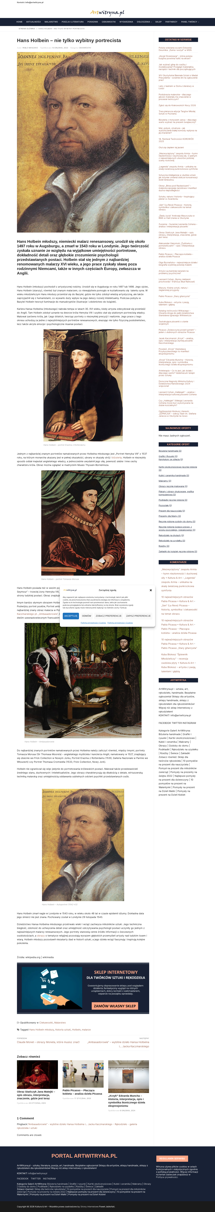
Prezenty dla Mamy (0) (170, 516)
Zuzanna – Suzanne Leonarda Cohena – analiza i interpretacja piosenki (178, 225)
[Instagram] (28, 11)
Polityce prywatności (167, 1177)
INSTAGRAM (49, 1178)
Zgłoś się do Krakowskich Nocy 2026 (177, 105)
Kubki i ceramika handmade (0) (174, 475)
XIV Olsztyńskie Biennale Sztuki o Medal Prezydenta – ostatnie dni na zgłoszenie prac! (178, 77)
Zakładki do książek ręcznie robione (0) (178, 551)
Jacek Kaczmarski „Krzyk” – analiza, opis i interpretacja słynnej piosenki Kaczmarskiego (176, 340)
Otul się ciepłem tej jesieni (171, 147)
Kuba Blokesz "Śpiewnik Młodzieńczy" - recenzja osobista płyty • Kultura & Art (177, 658)
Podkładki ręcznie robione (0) (173, 500)
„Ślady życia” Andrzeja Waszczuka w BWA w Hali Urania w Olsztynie (177, 217)
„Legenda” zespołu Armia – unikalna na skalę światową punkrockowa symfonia (178, 167)
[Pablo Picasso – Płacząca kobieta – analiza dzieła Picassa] (83, 1074)
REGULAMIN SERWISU (172, 1158)
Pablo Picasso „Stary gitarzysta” (174, 296)
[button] (150, 590)
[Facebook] (19, 11)
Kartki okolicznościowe (100, 1183)
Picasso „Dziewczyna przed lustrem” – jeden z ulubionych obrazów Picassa (177, 331)
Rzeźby (80, 1186)
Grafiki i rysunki (78, 1183)
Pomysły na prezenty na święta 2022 (47, 1191)
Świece (89, 1186)
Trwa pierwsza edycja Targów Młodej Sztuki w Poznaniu (177, 112)
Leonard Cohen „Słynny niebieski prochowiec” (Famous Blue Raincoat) (177, 280)
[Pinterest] (32, 11)
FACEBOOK (23, 1178)
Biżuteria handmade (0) (170, 451)
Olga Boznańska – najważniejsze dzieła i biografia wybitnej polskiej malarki (178, 263)
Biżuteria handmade (57, 1183)
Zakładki (99, 1186)
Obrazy (147, 1183)
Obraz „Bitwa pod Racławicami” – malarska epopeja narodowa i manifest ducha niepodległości (178, 188)
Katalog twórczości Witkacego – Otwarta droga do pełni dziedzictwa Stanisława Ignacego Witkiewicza (176, 313)
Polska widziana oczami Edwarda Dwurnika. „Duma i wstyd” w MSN (175, 49)
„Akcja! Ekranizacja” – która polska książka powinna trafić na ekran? (175, 57)
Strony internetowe (89, 1206)
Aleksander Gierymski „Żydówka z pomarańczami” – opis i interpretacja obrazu (176, 245)
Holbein (76, 1029)
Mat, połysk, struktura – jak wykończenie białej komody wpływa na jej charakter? (178, 130)
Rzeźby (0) (164, 546)
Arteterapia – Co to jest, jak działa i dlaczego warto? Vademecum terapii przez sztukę (177, 373)
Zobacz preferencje (109, 616)
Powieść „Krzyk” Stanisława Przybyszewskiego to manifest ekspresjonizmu (174, 351)
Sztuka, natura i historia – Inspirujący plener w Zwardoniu (176, 197)
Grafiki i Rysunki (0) (168, 456)
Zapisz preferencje (138, 616)
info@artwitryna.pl (34, 2)
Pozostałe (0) (165, 505)
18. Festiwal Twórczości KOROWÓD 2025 (176, 140)
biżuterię (117, 457)
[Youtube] (23, 11)
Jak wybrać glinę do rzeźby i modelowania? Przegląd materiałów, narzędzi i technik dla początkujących (177, 66)
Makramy (137, 1183)
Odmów (86, 616)
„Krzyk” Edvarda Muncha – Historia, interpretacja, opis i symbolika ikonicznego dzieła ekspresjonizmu (176, 362)
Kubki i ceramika (122, 1183)
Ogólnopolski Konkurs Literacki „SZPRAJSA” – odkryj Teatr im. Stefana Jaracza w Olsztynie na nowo (177, 413)
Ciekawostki (84, 48)
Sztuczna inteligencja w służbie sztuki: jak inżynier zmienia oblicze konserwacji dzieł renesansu (178, 177)
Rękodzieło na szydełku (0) (172, 540)
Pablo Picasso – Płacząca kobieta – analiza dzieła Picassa (176, 255)
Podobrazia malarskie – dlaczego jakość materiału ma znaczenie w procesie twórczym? (175, 96)
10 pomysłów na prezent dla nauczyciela (87, 1189)
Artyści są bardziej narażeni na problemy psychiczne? (174, 272)
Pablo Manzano (30, 48)
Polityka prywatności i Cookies (93, 623)
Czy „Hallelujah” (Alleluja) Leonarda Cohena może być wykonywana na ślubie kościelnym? (176, 402)
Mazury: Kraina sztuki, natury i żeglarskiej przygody (173, 289)
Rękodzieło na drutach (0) (171, 535)
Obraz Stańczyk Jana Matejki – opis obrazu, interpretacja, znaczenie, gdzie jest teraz (36, 1095)
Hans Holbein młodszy (41, 1029)
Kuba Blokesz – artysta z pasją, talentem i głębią (174, 303)
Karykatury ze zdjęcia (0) (171, 459)
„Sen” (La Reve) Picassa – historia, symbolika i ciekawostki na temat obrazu (175, 207)
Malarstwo (60, 1022)
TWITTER (36, 1178)
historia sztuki (63, 1029)
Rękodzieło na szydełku (62, 1186)
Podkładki (43, 1186)
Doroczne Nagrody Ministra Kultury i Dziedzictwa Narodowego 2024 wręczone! (176, 383)
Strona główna (27, 29)
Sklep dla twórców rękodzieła (50, 1189)
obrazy (41, 935)
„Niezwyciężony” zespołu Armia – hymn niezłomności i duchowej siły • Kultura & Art (179, 573)
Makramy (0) (165, 481)
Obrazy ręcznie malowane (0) (173, 486)
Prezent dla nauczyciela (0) (172, 511)
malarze (86, 1029)
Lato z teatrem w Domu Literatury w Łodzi (176, 87)
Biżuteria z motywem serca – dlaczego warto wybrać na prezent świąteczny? (178, 121)
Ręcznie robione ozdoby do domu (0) (177, 521)
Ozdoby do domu (27, 1186)
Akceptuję (70, 616)
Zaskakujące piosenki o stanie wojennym (173, 322)
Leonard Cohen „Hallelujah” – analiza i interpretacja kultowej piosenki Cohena (178, 393)
